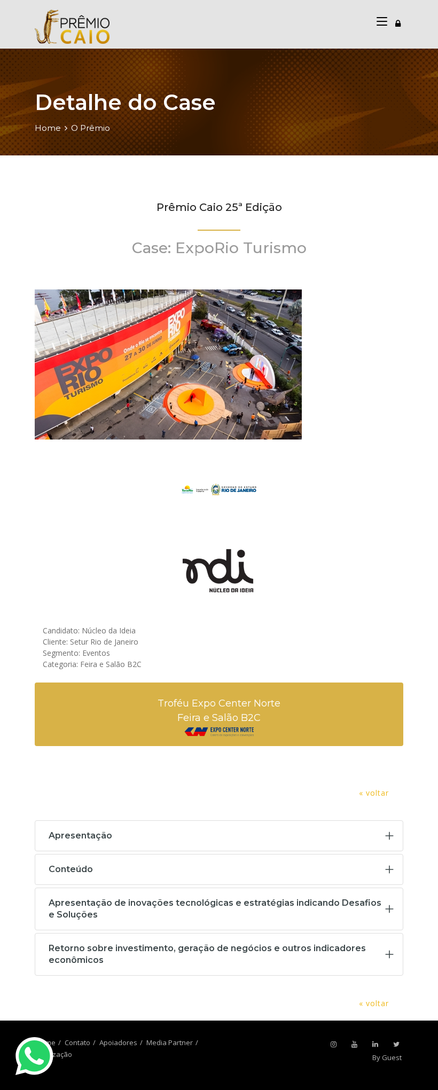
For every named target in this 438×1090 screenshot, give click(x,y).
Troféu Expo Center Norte (219, 703)
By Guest (387, 1057)
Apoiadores (118, 1042)
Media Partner (169, 1042)
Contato (77, 1042)
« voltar (374, 793)
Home (48, 128)
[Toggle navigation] (398, 22)
